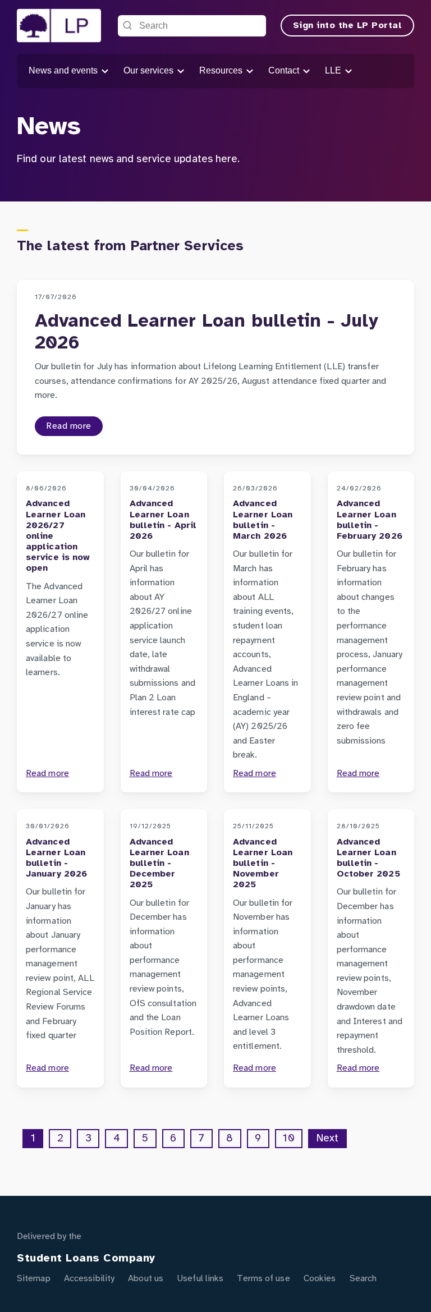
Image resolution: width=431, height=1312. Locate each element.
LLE (334, 70)
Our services (149, 70)
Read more (68, 426)
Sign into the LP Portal (347, 25)
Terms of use (263, 1278)
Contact (284, 70)
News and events (64, 70)
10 (288, 1138)
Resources (222, 70)
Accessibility (89, 1278)
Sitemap (34, 1278)
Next (327, 1138)
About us (145, 1278)
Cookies (320, 1278)
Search (363, 1278)
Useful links (200, 1278)
